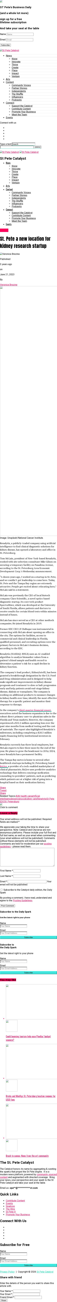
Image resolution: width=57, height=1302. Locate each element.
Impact (15, 73)
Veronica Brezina (8, 284)
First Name (6, 870)
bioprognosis (18, 798)
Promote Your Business (24, 111)
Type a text (5, 144)
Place (15, 70)
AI (17, 796)
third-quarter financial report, (35, 710)
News (9, 55)
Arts (8, 79)
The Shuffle (17, 94)
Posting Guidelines (22, 900)
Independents (19, 91)
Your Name (6, 1291)
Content (10, 82)
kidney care (31, 798)
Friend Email (7, 1297)
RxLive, (4, 766)
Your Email (6, 1294)
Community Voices (21, 85)
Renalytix (41, 798)
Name (3, 34)
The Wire (10, 1209)
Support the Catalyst (22, 105)
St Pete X (11, 1211)
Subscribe (5, 45)
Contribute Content (21, 108)
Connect (10, 102)
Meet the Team (19, 114)
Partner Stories (19, 88)
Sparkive (10, 1206)
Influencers (17, 97)
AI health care (25, 796)
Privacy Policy (7, 1271)
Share (3, 1300)
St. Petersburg (11, 801)
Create (15, 67)
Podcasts (17, 99)
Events (9, 117)
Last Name (6, 876)
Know (14, 58)
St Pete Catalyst (45, 1271)
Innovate (16, 61)
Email (3, 39)
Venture (16, 76)
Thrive (15, 64)
